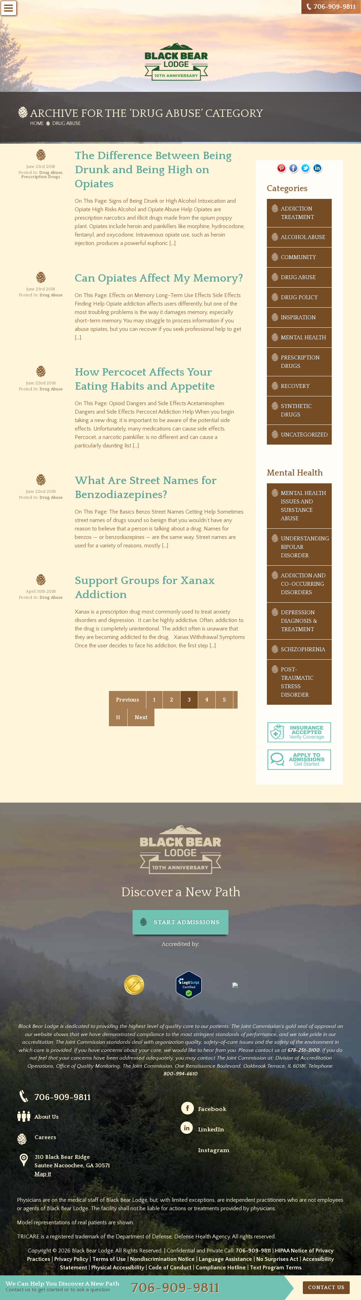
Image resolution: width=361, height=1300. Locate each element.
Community (298, 257)
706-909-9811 (335, 7)
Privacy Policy (71, 1259)
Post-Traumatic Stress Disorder (297, 682)
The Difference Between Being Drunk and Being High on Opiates (153, 170)
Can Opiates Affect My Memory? (159, 278)
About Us (47, 1117)
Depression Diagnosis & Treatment (299, 621)
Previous (127, 700)
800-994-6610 (181, 1074)
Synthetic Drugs (296, 410)
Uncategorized (304, 435)
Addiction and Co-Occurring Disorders (303, 584)
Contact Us (326, 1287)
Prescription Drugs (40, 177)
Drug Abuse (50, 172)
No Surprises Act (277, 1259)
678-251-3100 (304, 1050)
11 (118, 717)
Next (141, 717)
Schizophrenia (303, 649)
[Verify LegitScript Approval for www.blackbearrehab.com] (189, 984)
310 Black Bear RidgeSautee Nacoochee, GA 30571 (72, 1165)
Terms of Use (109, 1259)
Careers (45, 1137)
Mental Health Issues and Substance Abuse (303, 506)
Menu (9, 8)
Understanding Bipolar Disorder (305, 547)
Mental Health (303, 337)
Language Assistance (225, 1259)
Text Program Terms (275, 1267)
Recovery (295, 386)
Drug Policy (299, 297)
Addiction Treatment (297, 213)
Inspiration (298, 317)
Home (37, 123)
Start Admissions (187, 922)
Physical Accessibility (117, 1267)
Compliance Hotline (221, 1267)
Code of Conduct (169, 1267)
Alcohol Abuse (303, 237)
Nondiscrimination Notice (162, 1259)
